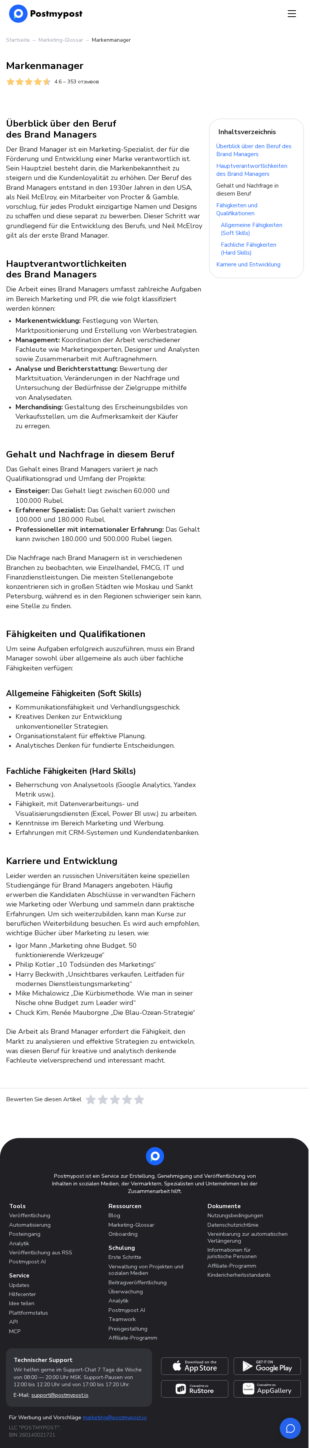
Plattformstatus (28, 1313)
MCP (15, 1331)
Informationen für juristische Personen (232, 1253)
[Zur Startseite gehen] (155, 1156)
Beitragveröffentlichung (137, 1282)
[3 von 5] (115, 1100)
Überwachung (125, 1291)
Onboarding (123, 1234)
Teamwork (122, 1319)
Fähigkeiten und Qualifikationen (236, 209)
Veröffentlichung (29, 1215)
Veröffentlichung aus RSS (40, 1252)
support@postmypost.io (59, 1395)
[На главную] (46, 14)
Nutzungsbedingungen (235, 1215)
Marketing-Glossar (61, 40)
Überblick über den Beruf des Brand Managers (253, 150)
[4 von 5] (127, 1100)
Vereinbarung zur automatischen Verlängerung (248, 1237)
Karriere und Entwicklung (248, 264)
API (13, 1322)
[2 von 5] (103, 1100)
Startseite (18, 40)
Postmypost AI (27, 1261)
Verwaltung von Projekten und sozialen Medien (145, 1270)
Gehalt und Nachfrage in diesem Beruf (247, 189)
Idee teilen (21, 1303)
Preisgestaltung (127, 1328)
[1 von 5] (91, 1100)
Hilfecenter (22, 1294)
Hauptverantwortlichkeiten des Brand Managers (251, 170)
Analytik (19, 1243)
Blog (114, 1215)
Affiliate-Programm (132, 1338)
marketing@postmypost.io (115, 1417)
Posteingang (24, 1234)
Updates (19, 1285)
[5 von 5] (139, 1100)
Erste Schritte (124, 1257)
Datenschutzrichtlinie (233, 1225)
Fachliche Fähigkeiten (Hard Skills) (248, 249)
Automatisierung (30, 1225)
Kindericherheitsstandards (239, 1275)
